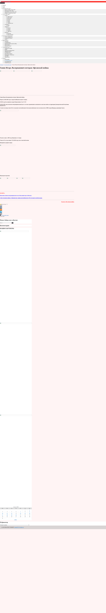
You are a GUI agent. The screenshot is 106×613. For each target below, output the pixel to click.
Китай (8, 19)
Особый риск (7, 52)
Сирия (8, 22)
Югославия (7, 44)
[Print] (37, 214)
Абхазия (6, 41)
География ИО (8, 61)
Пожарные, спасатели (9, 54)
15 (25, 513)
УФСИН (6, 55)
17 (2, 515)
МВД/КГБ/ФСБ (8, 51)
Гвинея (8, 28)
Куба (8, 25)
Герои (3, 7)
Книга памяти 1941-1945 (10, 9)
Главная (4, 5)
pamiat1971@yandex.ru (19, 527)
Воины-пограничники (9, 50)
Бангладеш (9, 17)
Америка (7, 24)
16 (29, 513)
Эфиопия (9, 31)
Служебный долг (6, 47)
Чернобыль (7, 57)
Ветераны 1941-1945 (9, 10)
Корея (8, 21)
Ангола (8, 27)
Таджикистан (10, 23)
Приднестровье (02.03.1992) (11, 43)
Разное (3, 58)
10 (2, 513)
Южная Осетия (8, 45)
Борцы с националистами (10, 13)
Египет (8, 30)
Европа (6, 32)
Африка (6, 26)
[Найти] (12, 223)
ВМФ (6, 49)
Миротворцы (5, 40)
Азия (6, 15)
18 (7, 515)
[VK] (37, 208)
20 (16, 515)
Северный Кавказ (8, 38)
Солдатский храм (8, 60)
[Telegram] (37, 212)
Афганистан (9, 16)
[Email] (37, 206)
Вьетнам (9, 18)
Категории (7, 59)
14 (20, 513)
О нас (3, 6)
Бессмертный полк (6, 8)
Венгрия (9, 33)
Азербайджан (8, 42)
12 (11, 513)
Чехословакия (10, 34)
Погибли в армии (8, 53)
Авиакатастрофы (8, 48)
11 (7, 513)
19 (11, 515)
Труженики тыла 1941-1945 (10, 11)
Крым (6, 39)
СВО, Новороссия (9, 36)
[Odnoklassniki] (37, 210)
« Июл (15, 519)
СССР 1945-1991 (6, 14)
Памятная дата (8, 62)
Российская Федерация (7, 35)
